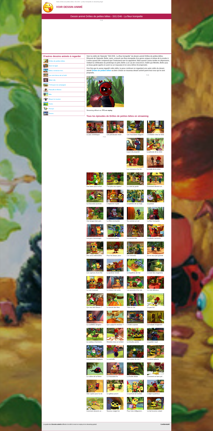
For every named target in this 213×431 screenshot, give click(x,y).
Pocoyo (51, 109)
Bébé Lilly (52, 80)
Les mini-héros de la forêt (58, 75)
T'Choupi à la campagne (57, 85)
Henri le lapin (53, 66)
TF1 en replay (107, 110)
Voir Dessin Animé (69, 6)
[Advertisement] (106, 36)
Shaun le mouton (55, 99)
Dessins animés (57, 424)
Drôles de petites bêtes (101, 70)
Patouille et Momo (55, 89)
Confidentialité (165, 424)
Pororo (51, 113)
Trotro (51, 104)
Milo (50, 94)
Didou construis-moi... (56, 70)
